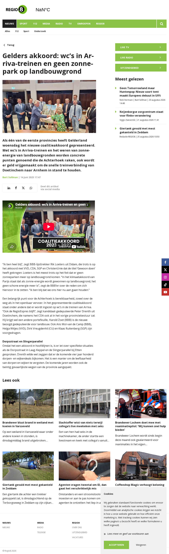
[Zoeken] (161, 24)
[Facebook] (165, 262)
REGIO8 (100, 23)
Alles (7, 31)
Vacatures (77, 537)
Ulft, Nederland (51, 10)
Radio (59, 23)
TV (70, 23)
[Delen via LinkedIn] (9, 188)
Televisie (41, 532)
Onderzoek (40, 31)
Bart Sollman (10, 177)
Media (46, 23)
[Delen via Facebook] (16, 188)
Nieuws (9, 23)
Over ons (77, 527)
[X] (165, 269)
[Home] (16, 9)
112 (35, 23)
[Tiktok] (165, 284)
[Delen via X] (23, 188)
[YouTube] (165, 292)
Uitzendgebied (79, 532)
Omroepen (83, 23)
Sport (23, 23)
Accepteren (116, 544)
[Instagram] (165, 277)
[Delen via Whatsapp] (31, 188)
